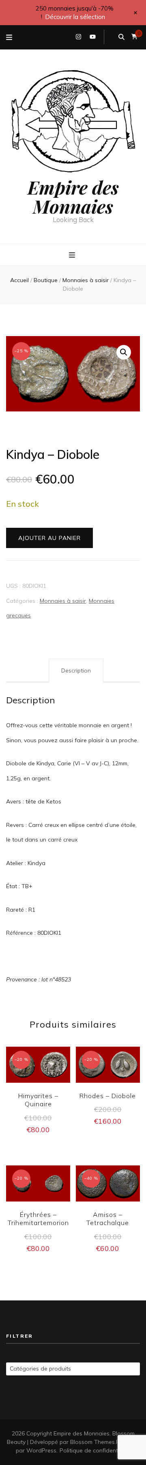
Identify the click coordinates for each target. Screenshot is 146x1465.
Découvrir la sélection (75, 17)
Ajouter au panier (49, 538)
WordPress (41, 1450)
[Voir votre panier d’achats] (134, 36)
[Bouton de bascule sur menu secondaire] (9, 37)
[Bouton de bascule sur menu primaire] (73, 255)
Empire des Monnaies (73, 196)
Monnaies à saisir (63, 600)
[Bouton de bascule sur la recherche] (121, 37)
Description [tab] (76, 670)
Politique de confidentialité (95, 1450)
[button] (123, 352)
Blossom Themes (92, 1442)
